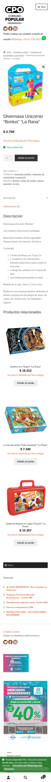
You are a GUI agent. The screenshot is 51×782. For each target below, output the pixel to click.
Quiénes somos (14, 756)
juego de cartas (28, 181)
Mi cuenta (8, 777)
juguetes (7, 184)
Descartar (9, 769)
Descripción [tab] (9, 198)
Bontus (16, 181)
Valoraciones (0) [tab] (11, 206)
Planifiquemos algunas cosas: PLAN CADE (27, 602)
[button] (43, 67)
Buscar (25, 777)
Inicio (9, 52)
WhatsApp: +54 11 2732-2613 (26, 39)
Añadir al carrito (26, 157)
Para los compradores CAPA (19, 607)
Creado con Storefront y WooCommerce (21, 635)
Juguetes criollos (20, 52)
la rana (16, 184)
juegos (40, 181)
